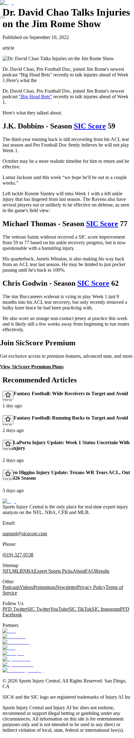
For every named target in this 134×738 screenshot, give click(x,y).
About (79, 571)
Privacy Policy (91, 587)
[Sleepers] (13, 653)
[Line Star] (14, 636)
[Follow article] (7, 395)
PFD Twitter (14, 609)
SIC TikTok (80, 609)
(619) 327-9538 (17, 554)
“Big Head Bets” (35, 96)
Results (102, 571)
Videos (26, 587)
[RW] (8, 647)
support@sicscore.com (24, 533)
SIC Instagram (106, 609)
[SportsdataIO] (17, 664)
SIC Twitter (38, 609)
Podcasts (11, 587)
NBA (28, 571)
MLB (17, 571)
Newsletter (66, 587)
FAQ (90, 571)
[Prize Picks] (15, 642)
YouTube (59, 609)
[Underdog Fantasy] (23, 670)
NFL (7, 571)
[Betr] (9, 631)
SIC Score (90, 126)
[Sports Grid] (16, 659)
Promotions (44, 587)
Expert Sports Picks (53, 571)
